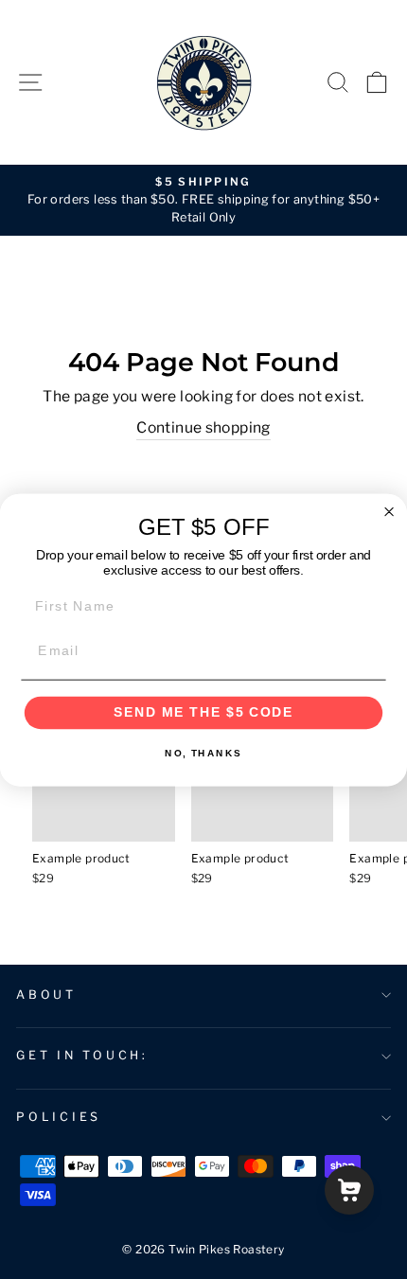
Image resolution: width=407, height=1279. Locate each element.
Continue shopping (203, 427)
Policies (58, 1117)
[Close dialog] (389, 512)
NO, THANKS (203, 752)
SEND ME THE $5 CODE (204, 712)
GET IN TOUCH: (82, 1055)
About (46, 994)
